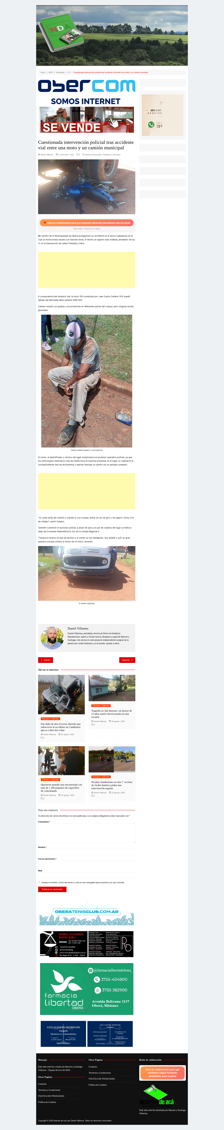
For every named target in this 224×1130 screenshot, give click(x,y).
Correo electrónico (47, 859)
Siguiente (126, 660)
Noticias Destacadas (93, 155)
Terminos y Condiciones (49, 1090)
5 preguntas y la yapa (140, 63)
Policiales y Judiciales (57, 63)
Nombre (42, 847)
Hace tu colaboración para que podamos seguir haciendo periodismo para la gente (163, 1072)
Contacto (42, 1084)
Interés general (78, 63)
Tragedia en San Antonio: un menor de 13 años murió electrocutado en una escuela (111, 713)
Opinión (123, 63)
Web (40, 871)
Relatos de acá (110, 63)
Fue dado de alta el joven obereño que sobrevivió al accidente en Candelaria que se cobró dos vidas (61, 727)
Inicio (41, 63)
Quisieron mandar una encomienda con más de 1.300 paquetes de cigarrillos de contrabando (61, 787)
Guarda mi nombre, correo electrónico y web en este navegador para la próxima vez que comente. (83, 882)
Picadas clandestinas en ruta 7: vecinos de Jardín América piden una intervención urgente (111, 785)
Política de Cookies (47, 1102)
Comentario (44, 822)
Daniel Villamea (47, 155)
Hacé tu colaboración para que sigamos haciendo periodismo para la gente (86, 222)
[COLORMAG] (156, 1096)
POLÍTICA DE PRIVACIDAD (51, 1096)
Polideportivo (94, 63)
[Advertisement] (86, 270)
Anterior (47, 660)
